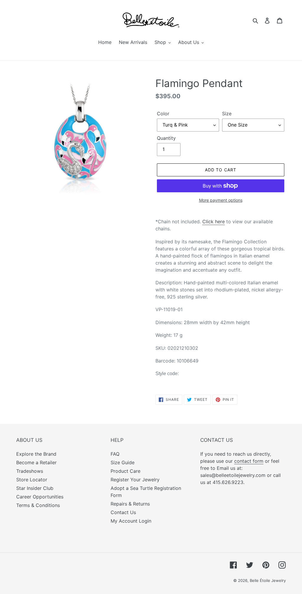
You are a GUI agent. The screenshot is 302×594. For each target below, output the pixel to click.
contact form (248, 461)
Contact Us (123, 512)
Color (163, 113)
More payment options (220, 200)
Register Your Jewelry (135, 480)
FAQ (115, 454)
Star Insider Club (34, 488)
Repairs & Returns (130, 504)
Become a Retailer (36, 462)
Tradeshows (29, 471)
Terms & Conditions (38, 505)
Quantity (166, 138)
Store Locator (31, 480)
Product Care (125, 471)
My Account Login (131, 521)
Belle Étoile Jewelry (268, 580)
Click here (213, 221)
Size (227, 113)
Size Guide (122, 462)
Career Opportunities (39, 497)
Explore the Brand (36, 454)
